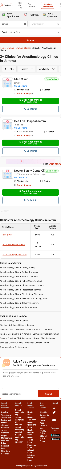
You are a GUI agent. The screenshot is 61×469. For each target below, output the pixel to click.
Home (2, 48)
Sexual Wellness (5, 431)
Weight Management (6, 436)
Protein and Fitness (6, 421)
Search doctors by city (19, 412)
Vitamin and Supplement (6, 416)
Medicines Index (31, 446)
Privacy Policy (43, 432)
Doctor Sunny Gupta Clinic (31, 170)
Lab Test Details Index (31, 457)
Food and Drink (5, 442)
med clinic (21, 79)
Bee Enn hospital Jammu (30, 121)
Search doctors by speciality (19, 429)
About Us (43, 412)
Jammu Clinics (23, 48)
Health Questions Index (31, 424)
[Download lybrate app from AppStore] (55, 440)
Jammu (11, 48)
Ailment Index (30, 451)
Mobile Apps (42, 421)
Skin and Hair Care (5, 426)
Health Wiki (30, 413)
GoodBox (5, 454)
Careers (43, 418)
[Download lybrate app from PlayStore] (55, 436)
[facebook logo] (54, 409)
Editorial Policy (43, 437)
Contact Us (44, 415)
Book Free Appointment (47, 5)
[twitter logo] (54, 413)
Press (42, 441)
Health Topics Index (30, 439)
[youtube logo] (54, 421)
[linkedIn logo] (54, 417)
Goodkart (5, 412)
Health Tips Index (31, 418)
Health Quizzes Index (30, 432)
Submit (48, 394)
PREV (6, 211)
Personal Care (5, 447)
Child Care (5, 451)
